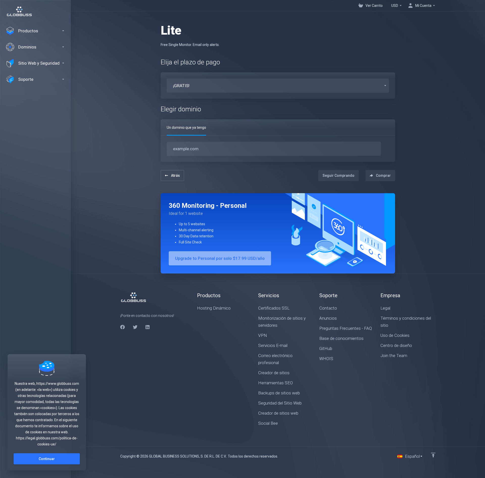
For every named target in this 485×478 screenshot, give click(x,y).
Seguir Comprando (338, 175)
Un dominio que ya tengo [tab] (186, 127)
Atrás (175, 175)
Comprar (383, 175)
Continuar (47, 459)
